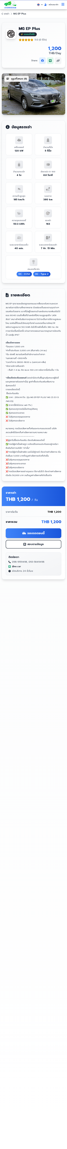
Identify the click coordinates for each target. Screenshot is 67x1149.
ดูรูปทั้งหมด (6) (18, 78)
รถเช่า (6, 13)
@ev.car (16, 566)
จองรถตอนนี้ (36, 533)
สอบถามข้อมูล (35, 544)
